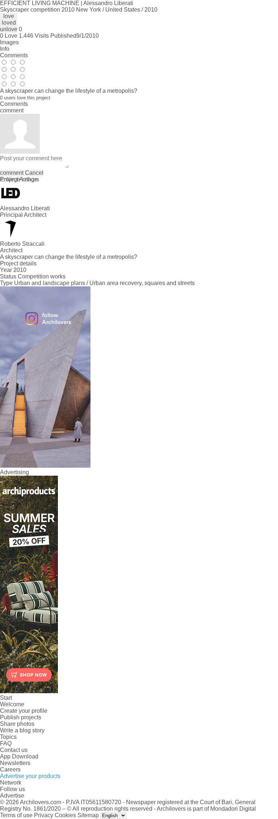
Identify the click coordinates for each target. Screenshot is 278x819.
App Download (19, 756)
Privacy (43, 815)
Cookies (65, 815)
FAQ (6, 743)
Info (4, 49)
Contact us (14, 750)
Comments (14, 55)
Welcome (12, 704)
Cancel (34, 173)
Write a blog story (22, 730)
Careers (10, 769)
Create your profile (23, 711)
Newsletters (15, 763)
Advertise (12, 796)
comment (12, 173)
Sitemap (88, 815)
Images (9, 42)
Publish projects (20, 717)
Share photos (17, 724)
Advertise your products (30, 776)
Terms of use (16, 815)
